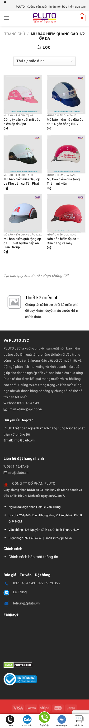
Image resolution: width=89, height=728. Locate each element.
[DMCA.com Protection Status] (18, 664)
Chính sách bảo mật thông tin (33, 557)
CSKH (10, 725)
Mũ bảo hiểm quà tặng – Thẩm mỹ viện (65, 181)
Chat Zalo (27, 725)
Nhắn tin (79, 725)
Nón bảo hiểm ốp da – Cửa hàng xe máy (63, 241)
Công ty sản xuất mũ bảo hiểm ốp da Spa (22, 122)
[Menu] (6, 18)
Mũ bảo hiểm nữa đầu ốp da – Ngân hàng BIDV (65, 122)
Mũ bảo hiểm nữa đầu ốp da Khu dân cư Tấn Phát (22, 181)
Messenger (62, 725)
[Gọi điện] (44, 718)
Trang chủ (14, 34)
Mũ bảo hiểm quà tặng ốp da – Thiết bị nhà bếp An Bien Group (22, 243)
